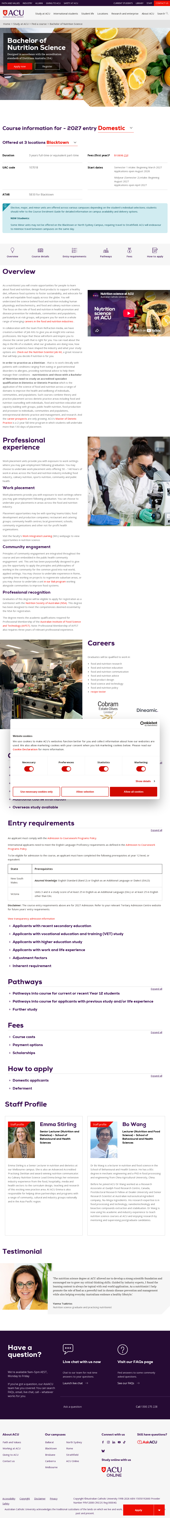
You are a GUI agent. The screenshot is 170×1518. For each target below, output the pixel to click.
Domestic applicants (31, 1080)
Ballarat (49, 1442)
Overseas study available (35, 807)
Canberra (50, 1461)
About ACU (148, 13)
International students (65, 13)
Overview (12, 256)
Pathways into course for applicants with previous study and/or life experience (83, 1001)
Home (6, 23)
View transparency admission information (31, 918)
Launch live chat (73, 1383)
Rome (69, 1448)
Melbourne (51, 1467)
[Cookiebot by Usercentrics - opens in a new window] (142, 723)
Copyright (25, 1498)
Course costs (24, 1037)
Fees (129, 256)
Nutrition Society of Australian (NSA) (46, 603)
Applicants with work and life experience (49, 950)
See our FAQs (126, 1383)
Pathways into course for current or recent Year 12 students (66, 993)
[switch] (66, 768)
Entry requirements (74, 256)
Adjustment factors (30, 958)
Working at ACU (12, 1448)
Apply (138, 1510)
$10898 (121, 155)
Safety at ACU (71, 3)
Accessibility (8, 1498)
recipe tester (98, 691)
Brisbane (50, 1454)
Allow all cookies (133, 791)
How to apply (155, 256)
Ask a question (72, 1407)
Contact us (162, 3)
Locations (102, 13)
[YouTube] (119, 1442)
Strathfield (72, 1454)
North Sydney (74, 1442)
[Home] (13, 13)
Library (139, 3)
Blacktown (51, 1448)
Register (47, 66)
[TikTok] (124, 1442)
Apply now (20, 66)
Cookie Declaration (25, 749)
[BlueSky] (103, 1451)
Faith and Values (11, 3)
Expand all (156, 830)
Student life (87, 13)
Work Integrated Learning (37, 536)
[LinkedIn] (113, 1442)
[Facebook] (103, 1442)
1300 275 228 (149, 1407)
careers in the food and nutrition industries (49, 321)
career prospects (17, 418)
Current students (123, 3)
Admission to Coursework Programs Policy (71, 838)
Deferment (22, 1088)
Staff (149, 3)
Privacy (53, 1498)
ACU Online (72, 1461)
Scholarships (24, 1053)
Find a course (39, 23)
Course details (40, 256)
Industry (27, 3)
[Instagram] (108, 1442)
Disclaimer (39, 1498)
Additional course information (39, 799)
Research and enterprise (124, 13)
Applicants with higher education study (47, 942)
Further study (25, 1009)
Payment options (28, 1045)
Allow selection (85, 791)
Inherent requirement (32, 966)
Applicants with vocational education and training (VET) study (68, 934)
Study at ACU (42, 13)
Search (161, 13)
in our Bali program (55, 581)
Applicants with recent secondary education (52, 926)
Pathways (106, 256)
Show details (143, 781)
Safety (5, 1503)
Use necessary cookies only (36, 791)
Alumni (39, 3)
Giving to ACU (53, 3)
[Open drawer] (159, 1510)
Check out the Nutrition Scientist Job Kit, (39, 352)
